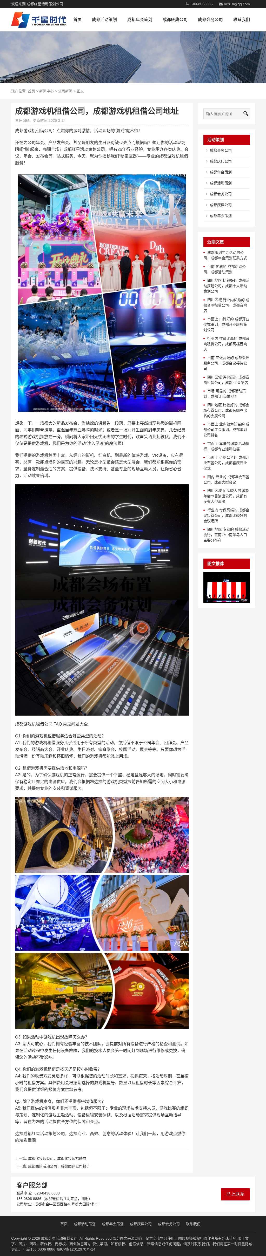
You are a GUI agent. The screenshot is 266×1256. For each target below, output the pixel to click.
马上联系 (235, 1194)
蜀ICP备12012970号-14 (75, 1249)
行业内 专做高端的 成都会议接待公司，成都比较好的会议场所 (226, 515)
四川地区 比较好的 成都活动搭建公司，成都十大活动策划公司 (226, 285)
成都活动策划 (104, 19)
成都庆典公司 (175, 19)
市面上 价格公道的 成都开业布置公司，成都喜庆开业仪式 (226, 462)
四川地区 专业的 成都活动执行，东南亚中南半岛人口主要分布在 (226, 534)
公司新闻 (65, 91)
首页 (77, 19)
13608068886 (201, 4)
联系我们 (241, 19)
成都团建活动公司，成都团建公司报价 (59, 1166)
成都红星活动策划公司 (59, 1238)
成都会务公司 (210, 19)
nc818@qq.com (237, 4)
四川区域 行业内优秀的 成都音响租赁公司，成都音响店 (226, 305)
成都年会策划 (139, 19)
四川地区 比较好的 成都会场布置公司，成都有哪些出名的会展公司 (226, 410)
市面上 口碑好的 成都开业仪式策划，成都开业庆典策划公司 (226, 324)
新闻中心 (46, 91)
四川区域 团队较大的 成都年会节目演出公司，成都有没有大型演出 (226, 496)
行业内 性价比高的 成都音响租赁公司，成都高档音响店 (226, 343)
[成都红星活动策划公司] (38, 19)
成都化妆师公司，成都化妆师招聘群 (57, 1158)
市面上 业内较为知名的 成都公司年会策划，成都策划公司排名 (226, 429)
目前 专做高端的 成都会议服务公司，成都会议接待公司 (226, 363)
